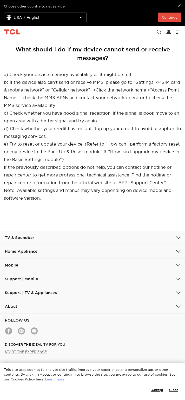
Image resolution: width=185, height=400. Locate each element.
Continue (169, 17)
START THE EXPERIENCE (26, 352)
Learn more (54, 379)
